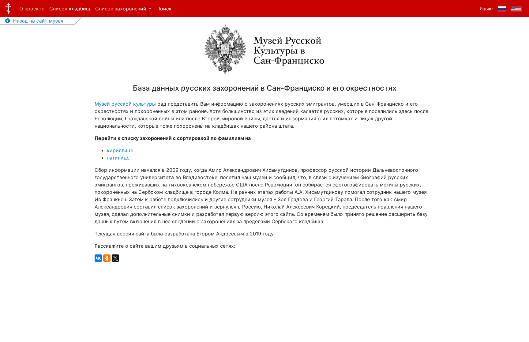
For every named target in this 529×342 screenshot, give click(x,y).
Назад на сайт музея (36, 21)
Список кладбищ (69, 9)
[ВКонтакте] (98, 258)
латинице (118, 158)
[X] (115, 258)
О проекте (31, 9)
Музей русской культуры (125, 104)
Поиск (164, 9)
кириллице (120, 150)
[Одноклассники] (107, 258)
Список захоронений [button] (121, 9)
